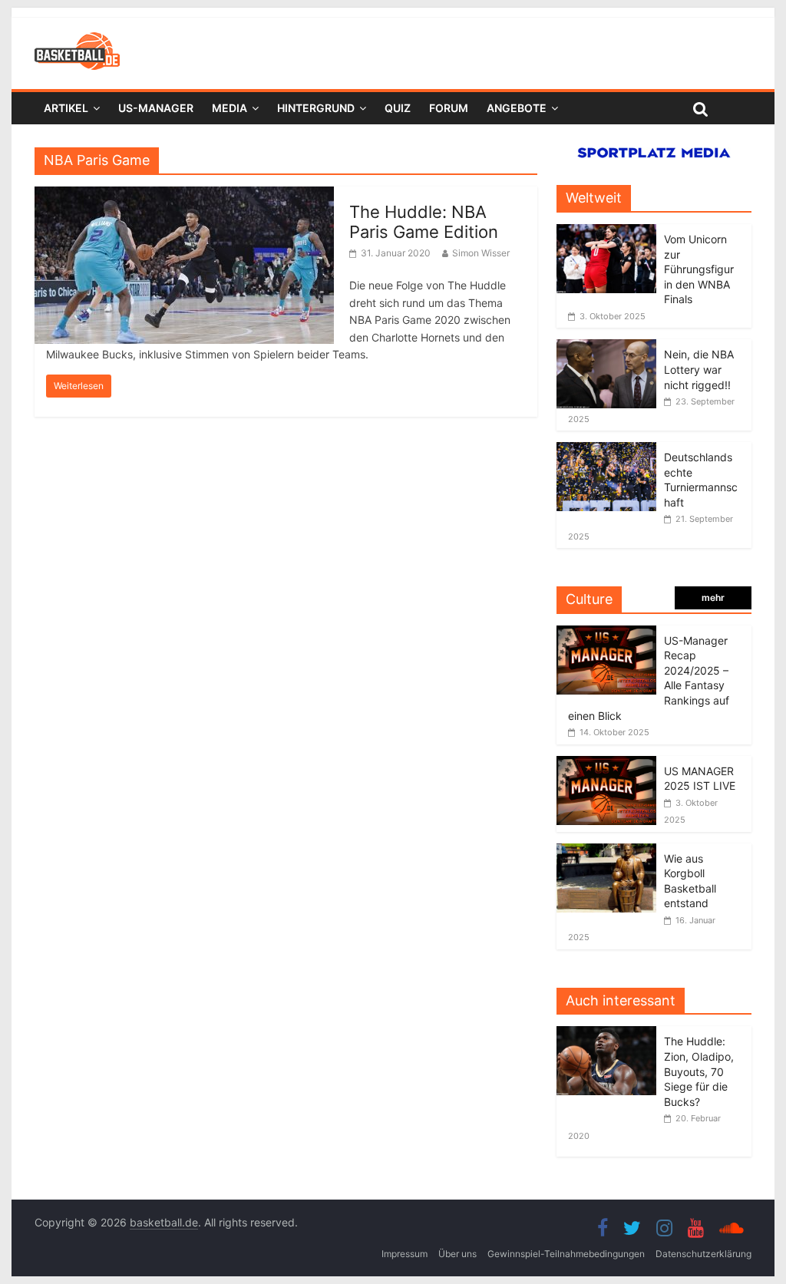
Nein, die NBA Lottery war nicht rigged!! (699, 369)
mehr (713, 597)
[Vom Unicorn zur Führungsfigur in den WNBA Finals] (606, 232)
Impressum (404, 1253)
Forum (448, 107)
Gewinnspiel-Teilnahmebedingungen (566, 1253)
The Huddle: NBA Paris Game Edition (423, 222)
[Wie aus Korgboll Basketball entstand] (606, 851)
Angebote (517, 107)
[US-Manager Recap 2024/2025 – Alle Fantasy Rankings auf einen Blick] (606, 633)
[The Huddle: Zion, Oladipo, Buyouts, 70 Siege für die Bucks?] (610, 1034)
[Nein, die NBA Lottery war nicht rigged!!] (606, 347)
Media (229, 107)
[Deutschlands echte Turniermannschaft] (606, 450)
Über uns (457, 1253)
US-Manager (155, 107)
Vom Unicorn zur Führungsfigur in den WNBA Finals (699, 269)
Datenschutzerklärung (703, 1253)
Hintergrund (316, 107)
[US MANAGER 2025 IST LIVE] (606, 764)
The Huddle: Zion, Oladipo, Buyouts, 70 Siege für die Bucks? (699, 1071)
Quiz (398, 107)
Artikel (66, 107)
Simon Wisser (481, 253)
